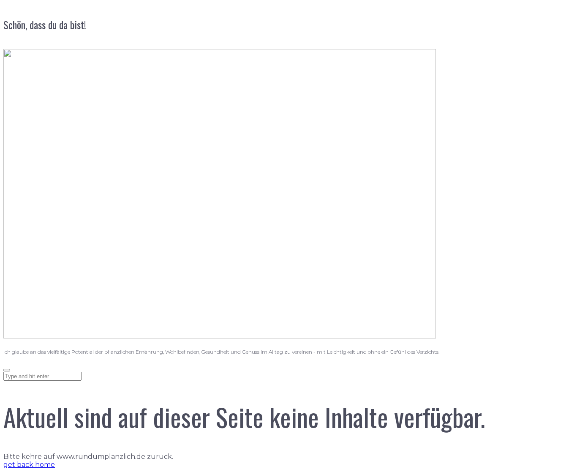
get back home (29, 465)
